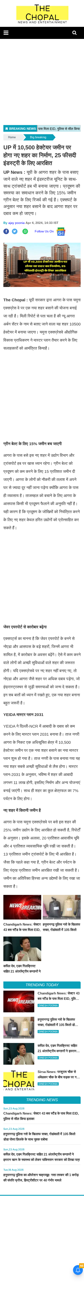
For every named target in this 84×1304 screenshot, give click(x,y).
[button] (6, 33)
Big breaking (38, 137)
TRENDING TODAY (42, 985)
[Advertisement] (42, 81)
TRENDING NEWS (42, 1100)
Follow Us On (45, 231)
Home (12, 137)
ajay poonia (16, 223)
